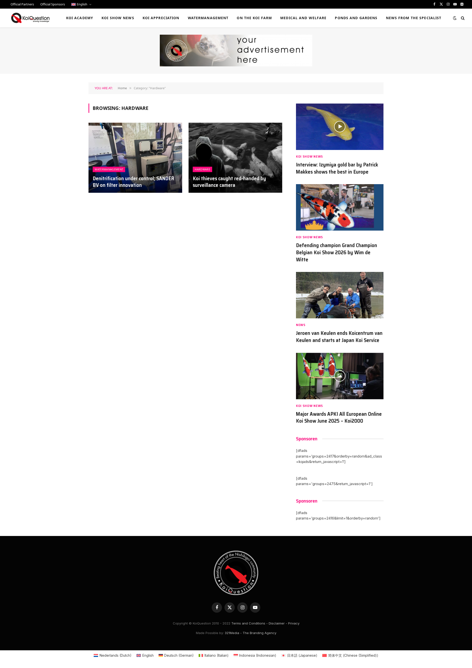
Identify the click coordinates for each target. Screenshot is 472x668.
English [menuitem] (148, 655)
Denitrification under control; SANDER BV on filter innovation (133, 182)
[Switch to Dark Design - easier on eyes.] (455, 18)
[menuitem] (81, 4)
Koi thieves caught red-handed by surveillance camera (229, 182)
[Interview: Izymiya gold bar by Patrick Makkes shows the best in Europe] (340, 127)
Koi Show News (118, 17)
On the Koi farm (254, 17)
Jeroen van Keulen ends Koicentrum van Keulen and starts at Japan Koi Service (339, 337)
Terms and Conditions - (249, 623)
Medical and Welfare (303, 17)
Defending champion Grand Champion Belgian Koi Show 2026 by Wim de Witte (336, 252)
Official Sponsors (52, 4)
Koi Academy (79, 17)
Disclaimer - (278, 623)
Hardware (202, 169)
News (301, 324)
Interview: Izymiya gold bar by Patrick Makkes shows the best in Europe (337, 168)
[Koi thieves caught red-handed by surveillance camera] (235, 158)
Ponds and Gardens (356, 17)
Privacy (293, 623)
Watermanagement (208, 17)
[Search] (462, 18)
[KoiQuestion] (30, 18)
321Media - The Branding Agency (250, 633)
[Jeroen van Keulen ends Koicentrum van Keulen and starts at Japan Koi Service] (340, 295)
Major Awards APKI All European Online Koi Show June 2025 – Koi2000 (339, 418)
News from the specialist (414, 17)
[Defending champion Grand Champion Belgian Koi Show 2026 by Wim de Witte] (340, 207)
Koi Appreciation (161, 17)
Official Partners (22, 4)
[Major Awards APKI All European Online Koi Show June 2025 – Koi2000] (340, 376)
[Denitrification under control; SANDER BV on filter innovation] (135, 158)
